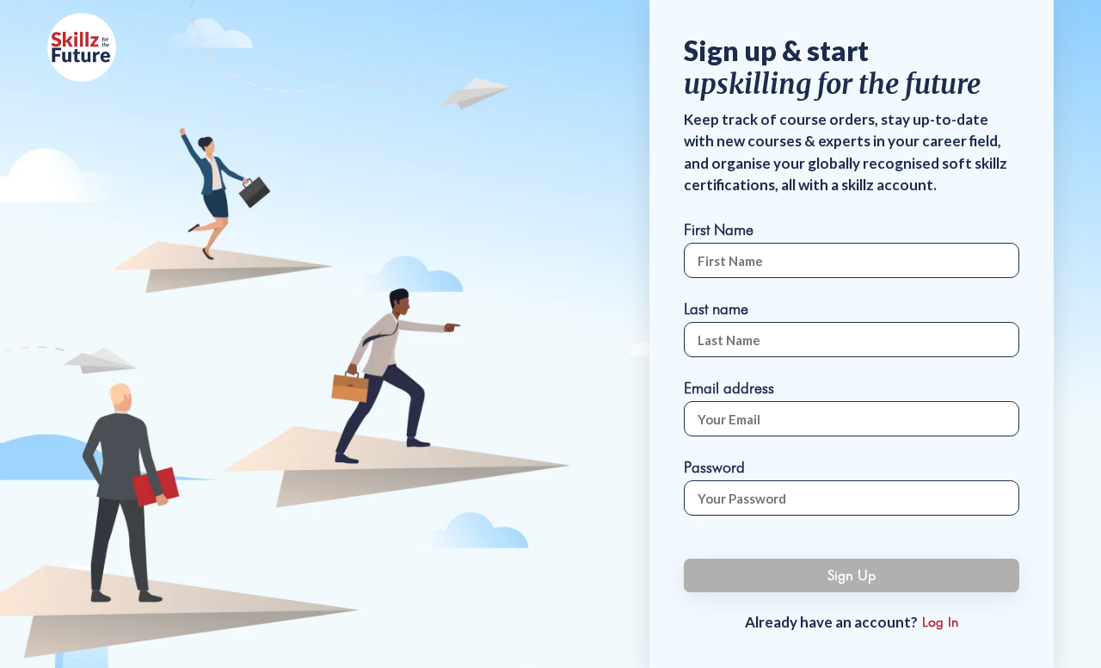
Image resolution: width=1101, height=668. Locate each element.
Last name (716, 309)
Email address (729, 388)
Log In (940, 622)
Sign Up (851, 575)
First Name (718, 229)
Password (714, 467)
